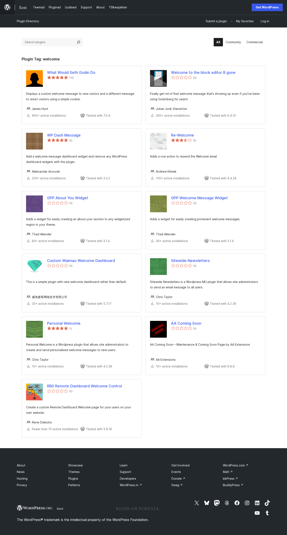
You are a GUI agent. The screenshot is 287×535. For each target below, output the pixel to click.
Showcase (75, 465)
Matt (228, 472)
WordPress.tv (131, 485)
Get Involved (180, 465)
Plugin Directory (28, 21)
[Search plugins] (78, 42)
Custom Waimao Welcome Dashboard (81, 260)
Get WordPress (267, 7)
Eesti (60, 508)
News (21, 472)
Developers (128, 478)
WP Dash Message (64, 135)
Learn (124, 465)
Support (125, 472)
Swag (177, 485)
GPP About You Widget (67, 198)
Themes (74, 472)
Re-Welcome (182, 135)
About (21, 465)
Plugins (73, 478)
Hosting (22, 478)
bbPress (230, 478)
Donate (178, 478)
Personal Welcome (63, 323)
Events (176, 472)
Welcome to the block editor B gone (203, 72)
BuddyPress (233, 485)
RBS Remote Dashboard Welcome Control (84, 386)
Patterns (74, 485)
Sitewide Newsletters (190, 260)
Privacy (22, 485)
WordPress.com (235, 465)
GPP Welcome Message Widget (199, 198)
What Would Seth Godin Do (71, 72)
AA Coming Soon (186, 323)
